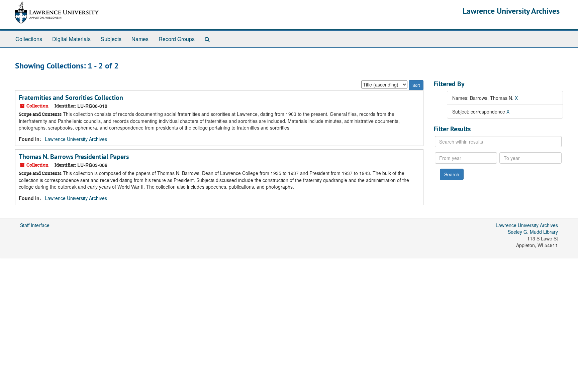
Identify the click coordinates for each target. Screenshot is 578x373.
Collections (28, 39)
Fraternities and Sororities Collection (71, 97)
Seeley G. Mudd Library (533, 231)
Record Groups (177, 39)
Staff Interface (35, 225)
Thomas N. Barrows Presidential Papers (74, 156)
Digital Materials (71, 39)
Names (140, 39)
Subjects (111, 39)
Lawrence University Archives (511, 11)
